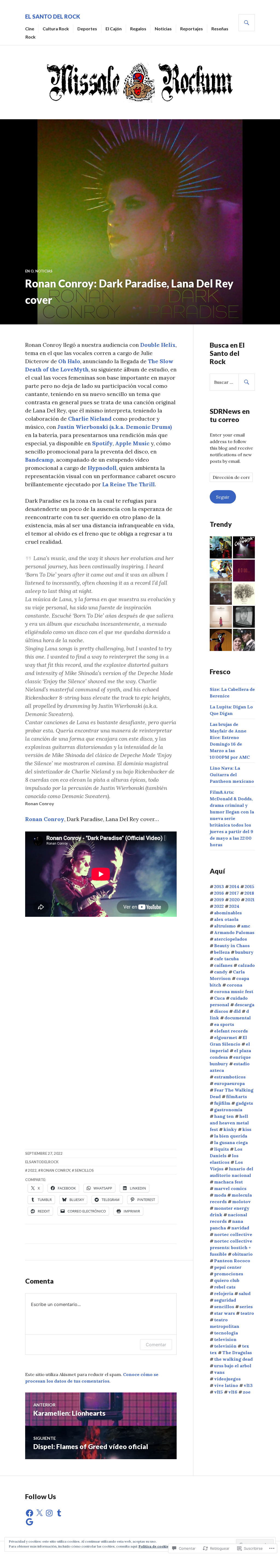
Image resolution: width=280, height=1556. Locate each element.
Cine (29, 28)
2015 (249, 886)
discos (221, 1011)
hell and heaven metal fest (229, 1122)
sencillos (84, 1170)
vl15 (218, 1392)
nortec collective (233, 1234)
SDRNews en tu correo (230, 415)
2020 (234, 899)
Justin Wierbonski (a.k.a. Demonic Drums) (114, 426)
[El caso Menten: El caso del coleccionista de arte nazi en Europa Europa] (244, 640)
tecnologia (226, 1333)
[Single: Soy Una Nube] (244, 594)
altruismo (225, 926)
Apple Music (132, 443)
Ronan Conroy (44, 819)
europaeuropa (229, 1083)
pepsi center (227, 1267)
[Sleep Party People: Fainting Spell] (244, 617)
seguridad (225, 1300)
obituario (242, 1254)
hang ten (224, 1116)
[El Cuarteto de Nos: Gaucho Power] (244, 571)
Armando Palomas (234, 932)
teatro (247, 1313)
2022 (32, 1170)
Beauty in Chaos (232, 945)
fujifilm (222, 1103)
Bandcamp (39, 459)
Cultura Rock (56, 28)
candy (221, 972)
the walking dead (233, 1359)
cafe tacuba (226, 958)
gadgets (244, 1103)
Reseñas (219, 28)
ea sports (224, 1024)
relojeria (223, 1293)
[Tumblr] (59, 1513)
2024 (234, 906)
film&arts (236, 1096)
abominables (228, 912)
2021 (250, 899)
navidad (240, 1228)
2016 (219, 893)
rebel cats (224, 1287)
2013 (219, 886)
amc (245, 926)
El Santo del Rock (52, 16)
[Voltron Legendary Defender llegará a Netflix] (221, 571)
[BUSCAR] (246, 22)
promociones (228, 1273)
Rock (30, 36)
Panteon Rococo (232, 1260)
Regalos (138, 28)
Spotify (102, 443)
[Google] (29, 1521)
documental (237, 1017)
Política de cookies (154, 1546)
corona (234, 985)
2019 (219, 899)
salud (244, 1293)
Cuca (219, 998)
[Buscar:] (232, 382)
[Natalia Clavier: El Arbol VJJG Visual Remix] (221, 594)
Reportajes (191, 28)
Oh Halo (69, 361)
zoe (246, 1392)
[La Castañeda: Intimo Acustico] (244, 547)
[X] (39, 1513)
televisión (225, 1346)
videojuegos (227, 1379)
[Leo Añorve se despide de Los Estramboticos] (221, 547)
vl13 (248, 1385)
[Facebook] (29, 1513)
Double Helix (158, 344)
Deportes (87, 28)
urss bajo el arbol (232, 1365)
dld (237, 1011)
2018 (249, 893)
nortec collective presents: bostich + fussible (231, 1247)
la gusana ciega (231, 1142)
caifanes (223, 965)
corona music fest (233, 991)
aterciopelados (230, 939)
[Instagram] (49, 1513)
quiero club (226, 1280)
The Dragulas (237, 1352)
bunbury (244, 952)
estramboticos (230, 1077)
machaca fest (228, 1182)
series (246, 1306)
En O (29, 271)
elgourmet (225, 1037)
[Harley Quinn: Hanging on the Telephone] (221, 640)
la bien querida (230, 1136)
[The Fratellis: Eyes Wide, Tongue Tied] (221, 617)
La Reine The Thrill (128, 484)
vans (219, 1372)
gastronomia (228, 1109)
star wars (224, 1313)
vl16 (232, 1392)
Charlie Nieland (90, 418)
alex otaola (226, 919)
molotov (241, 1201)
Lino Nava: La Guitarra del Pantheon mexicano (232, 774)
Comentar (156, 1344)
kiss (246, 1129)
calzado (246, 965)
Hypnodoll (102, 467)
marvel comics (230, 1188)
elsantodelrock (42, 1162)
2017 (234, 893)
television (225, 1339)
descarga (244, 1004)
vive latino (226, 1385)
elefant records (231, 1031)
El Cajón (114, 28)
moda (220, 1195)
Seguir (222, 497)
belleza (222, 952)
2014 (234, 886)
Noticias (163, 28)
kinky (230, 1129)
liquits (221, 1149)
